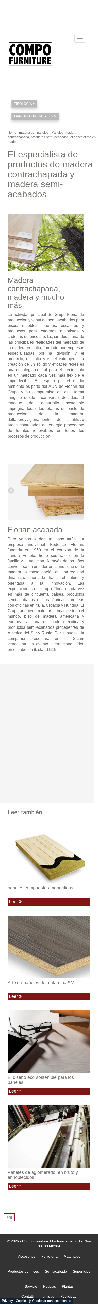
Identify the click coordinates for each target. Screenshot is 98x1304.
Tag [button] (9, 1217)
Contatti (27, 1296)
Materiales (72, 1256)
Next (80, 241)
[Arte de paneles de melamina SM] (49, 947)
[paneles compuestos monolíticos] (49, 852)
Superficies (81, 1271)
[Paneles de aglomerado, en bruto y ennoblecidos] (49, 1136)
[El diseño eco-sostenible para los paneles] (49, 1041)
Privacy (7, 1301)
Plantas (68, 1286)
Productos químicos (23, 1271)
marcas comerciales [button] (34, 116)
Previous (11, 241)
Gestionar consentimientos (51, 1301)
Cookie (21, 1301)
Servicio (31, 1286)
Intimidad (47, 1296)
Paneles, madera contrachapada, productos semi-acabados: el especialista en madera (52, 137)
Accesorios (26, 1256)
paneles (42, 132)
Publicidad (68, 1296)
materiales (26, 132)
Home (12, 132)
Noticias (49, 1286)
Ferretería (49, 1256)
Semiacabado (56, 1271)
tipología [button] (23, 104)
